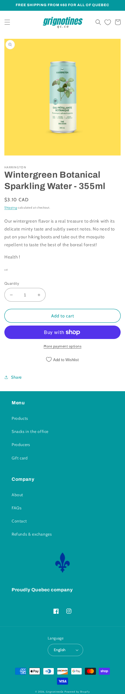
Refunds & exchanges (32, 534)
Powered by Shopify (77, 691)
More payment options (62, 346)
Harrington (15, 167)
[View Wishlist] (108, 22)
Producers (21, 444)
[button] (7, 22)
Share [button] (16, 377)
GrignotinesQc (55, 691)
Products (20, 418)
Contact (19, 521)
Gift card (20, 458)
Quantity (11, 283)
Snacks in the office (30, 431)
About (17, 494)
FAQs (17, 508)
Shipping (10, 207)
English (60, 649)
